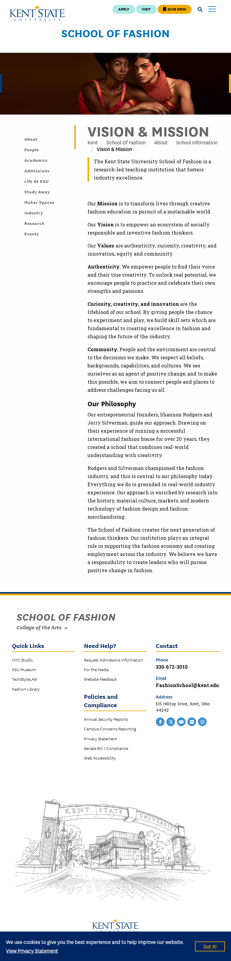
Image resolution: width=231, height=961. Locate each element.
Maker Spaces (39, 202)
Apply (123, 9)
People (31, 149)
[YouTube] (181, 721)
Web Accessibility (100, 757)
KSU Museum (24, 669)
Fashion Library (26, 689)
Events (31, 233)
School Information (196, 142)
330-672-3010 (172, 667)
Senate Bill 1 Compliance (106, 748)
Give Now (176, 9)
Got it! (210, 946)
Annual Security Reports (106, 719)
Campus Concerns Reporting (110, 728)
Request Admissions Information (113, 659)
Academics (36, 160)
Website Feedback (100, 679)
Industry (33, 212)
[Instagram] (202, 721)
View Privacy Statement (32, 950)
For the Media (96, 669)
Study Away (37, 191)
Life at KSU (36, 181)
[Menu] (212, 9)
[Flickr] (191, 721)
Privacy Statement (100, 738)
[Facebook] (160, 721)
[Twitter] (170, 721)
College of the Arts (39, 627)
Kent (93, 142)
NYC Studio (22, 659)
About (161, 142)
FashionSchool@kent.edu (187, 685)
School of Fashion (115, 33)
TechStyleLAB (24, 679)
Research (34, 223)
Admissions (37, 170)
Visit (146, 9)
